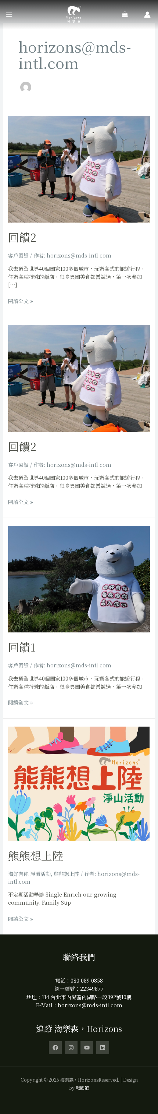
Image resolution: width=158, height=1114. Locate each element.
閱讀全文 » (20, 301)
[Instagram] (71, 1047)
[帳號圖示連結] (147, 14)
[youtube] (86, 1047)
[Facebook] (55, 1047)
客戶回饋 (18, 255)
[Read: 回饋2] (79, 168)
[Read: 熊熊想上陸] (79, 783)
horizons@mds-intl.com (90, 1005)
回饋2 (22, 237)
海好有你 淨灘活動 (29, 873)
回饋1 (22, 647)
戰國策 (82, 1088)
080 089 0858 (87, 980)
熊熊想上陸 (35, 855)
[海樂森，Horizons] (74, 14)
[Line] (102, 1047)
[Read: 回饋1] (79, 578)
